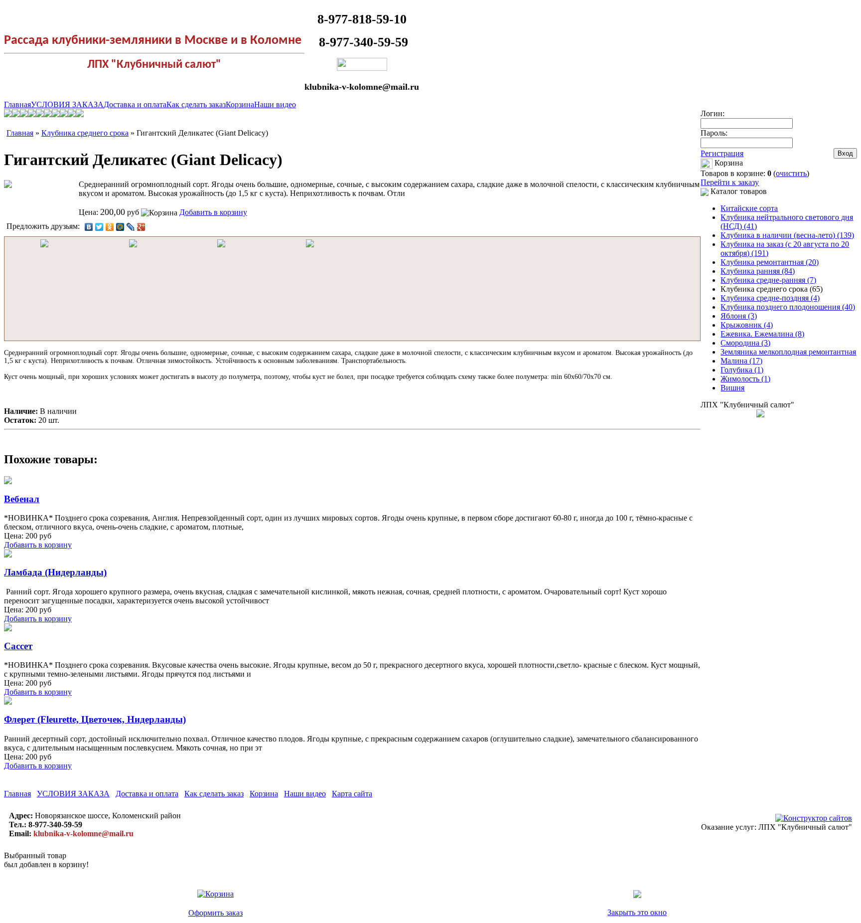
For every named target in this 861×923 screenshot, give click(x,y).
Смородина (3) (745, 343)
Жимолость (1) (745, 378)
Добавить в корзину (213, 212)
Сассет (18, 646)
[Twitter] (99, 226)
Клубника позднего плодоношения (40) (787, 307)
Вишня (732, 387)
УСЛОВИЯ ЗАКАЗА (67, 104)
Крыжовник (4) (746, 325)
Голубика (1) (741, 370)
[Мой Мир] (120, 226)
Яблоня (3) (738, 316)
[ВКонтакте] (89, 226)
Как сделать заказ (196, 104)
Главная (17, 104)
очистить (791, 173)
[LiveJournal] (131, 226)
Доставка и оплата (135, 104)
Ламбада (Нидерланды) (55, 572)
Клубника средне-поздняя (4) (770, 298)
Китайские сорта (749, 208)
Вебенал (21, 499)
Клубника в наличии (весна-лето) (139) (787, 235)
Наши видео (275, 104)
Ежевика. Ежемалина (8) (762, 334)
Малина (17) (741, 361)
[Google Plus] (141, 226)
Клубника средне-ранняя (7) (768, 280)
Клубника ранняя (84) (757, 271)
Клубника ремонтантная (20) (769, 262)
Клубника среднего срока (85, 133)
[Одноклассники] (110, 226)
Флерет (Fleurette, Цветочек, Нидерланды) (95, 719)
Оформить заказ (215, 913)
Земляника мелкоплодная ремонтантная (788, 352)
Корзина (240, 104)
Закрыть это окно (637, 912)
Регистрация (722, 153)
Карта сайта (352, 793)
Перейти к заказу (730, 182)
